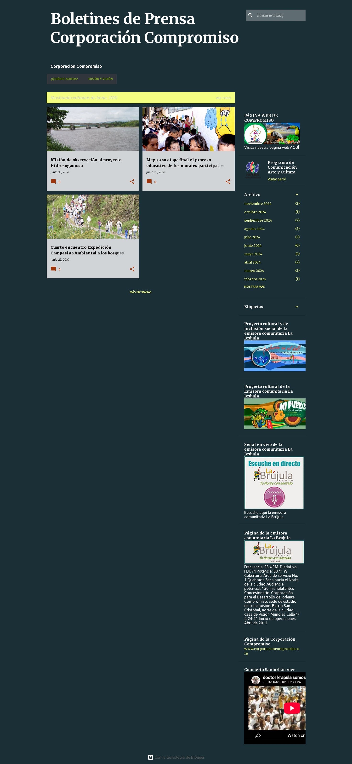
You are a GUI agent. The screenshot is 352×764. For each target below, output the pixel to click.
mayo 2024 (253, 254)
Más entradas (141, 292)
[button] (132, 182)
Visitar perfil (277, 179)
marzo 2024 (254, 271)
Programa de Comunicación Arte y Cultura (282, 167)
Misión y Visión (100, 78)
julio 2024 (252, 237)
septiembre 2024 (258, 220)
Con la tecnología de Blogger (178, 757)
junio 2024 (253, 245)
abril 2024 (252, 262)
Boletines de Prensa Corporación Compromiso (145, 28)
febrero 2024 (255, 279)
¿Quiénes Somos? (64, 78)
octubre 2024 (255, 212)
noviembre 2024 (258, 203)
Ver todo (223, 98)
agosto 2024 (254, 229)
